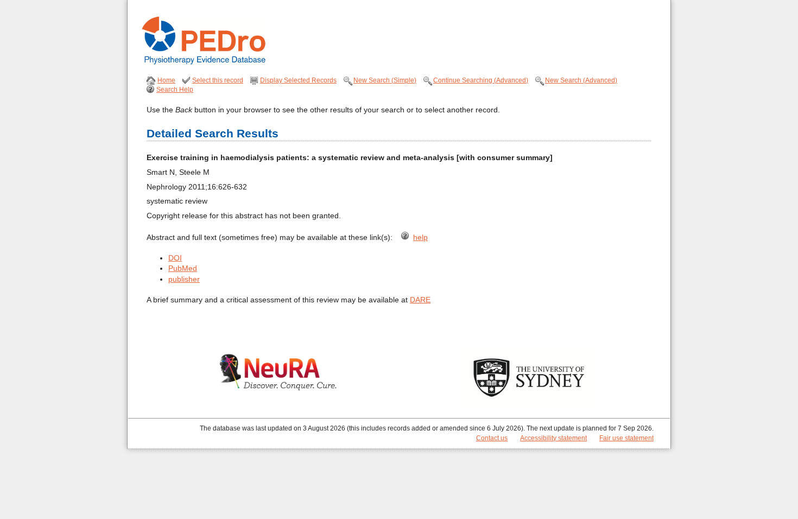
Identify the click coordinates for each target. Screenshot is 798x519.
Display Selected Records (298, 80)
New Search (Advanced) (581, 80)
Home (166, 80)
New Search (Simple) (384, 80)
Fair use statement (626, 438)
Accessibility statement (553, 438)
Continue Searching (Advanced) (480, 80)
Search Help (174, 89)
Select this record (217, 80)
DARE (420, 299)
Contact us (492, 438)
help (420, 237)
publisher (184, 279)
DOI (175, 258)
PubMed (182, 268)
